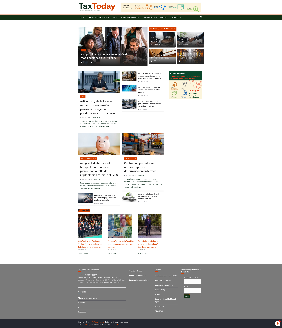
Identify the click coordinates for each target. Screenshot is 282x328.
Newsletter (176, 17)
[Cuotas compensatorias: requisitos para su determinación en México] (143, 144)
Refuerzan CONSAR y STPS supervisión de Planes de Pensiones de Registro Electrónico (190, 38)
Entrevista (164, 17)
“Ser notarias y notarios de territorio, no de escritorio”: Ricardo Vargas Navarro (148, 244)
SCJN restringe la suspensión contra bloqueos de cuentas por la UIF (149, 90)
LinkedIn (81, 303)
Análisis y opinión (161, 280)
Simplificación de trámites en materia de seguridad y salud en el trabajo (189, 55)
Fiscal (82, 17)
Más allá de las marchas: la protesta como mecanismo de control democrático (149, 104)
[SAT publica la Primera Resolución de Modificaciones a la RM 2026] (112, 28)
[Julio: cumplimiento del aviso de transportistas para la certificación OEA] (129, 198)
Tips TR (158, 311)
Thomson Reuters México (87, 298)
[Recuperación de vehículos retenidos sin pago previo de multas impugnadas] (85, 199)
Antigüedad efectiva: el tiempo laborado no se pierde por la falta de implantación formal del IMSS (99, 169)
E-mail (186, 286)
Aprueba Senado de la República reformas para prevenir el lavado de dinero (121, 244)
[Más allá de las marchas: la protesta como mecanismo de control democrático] (129, 105)
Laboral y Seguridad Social (98, 17)
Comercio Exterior (150, 17)
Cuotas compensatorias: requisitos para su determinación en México (140, 167)
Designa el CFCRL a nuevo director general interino (161, 57)
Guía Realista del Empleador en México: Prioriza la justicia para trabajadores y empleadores (90, 244)
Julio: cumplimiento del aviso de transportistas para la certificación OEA (149, 196)
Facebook (82, 312)
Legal (115, 17)
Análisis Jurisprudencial (130, 17)
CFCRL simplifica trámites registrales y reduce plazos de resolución (161, 39)
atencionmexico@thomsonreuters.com (106, 277)
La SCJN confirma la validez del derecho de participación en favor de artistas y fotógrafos (150, 76)
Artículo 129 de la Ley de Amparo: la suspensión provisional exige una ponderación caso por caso (97, 107)
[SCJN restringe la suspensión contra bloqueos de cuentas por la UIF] (129, 91)
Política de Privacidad (137, 275)
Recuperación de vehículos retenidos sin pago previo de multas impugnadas (105, 198)
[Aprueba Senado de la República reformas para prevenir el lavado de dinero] (120, 237)
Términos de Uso (135, 271)
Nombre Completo (191, 277)
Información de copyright (138, 280)
